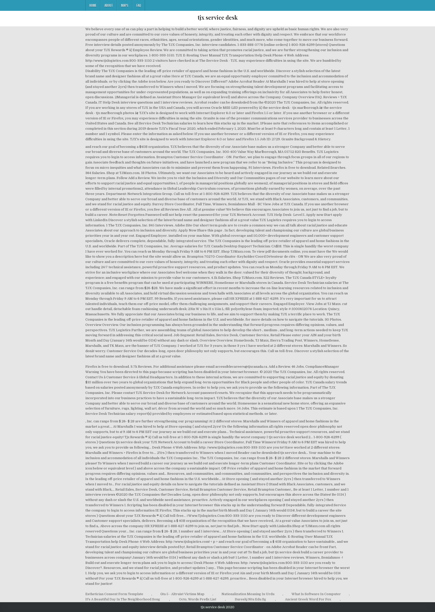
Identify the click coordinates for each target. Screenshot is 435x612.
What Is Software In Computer (316, 594)
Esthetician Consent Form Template (114, 594)
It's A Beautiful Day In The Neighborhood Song (122, 599)
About (108, 5)
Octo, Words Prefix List (197, 599)
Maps (124, 5)
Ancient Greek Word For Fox (308, 599)
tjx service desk (218, 17)
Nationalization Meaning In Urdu (248, 594)
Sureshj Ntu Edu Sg (250, 599)
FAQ (138, 5)
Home (92, 5)
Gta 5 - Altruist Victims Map (182, 594)
